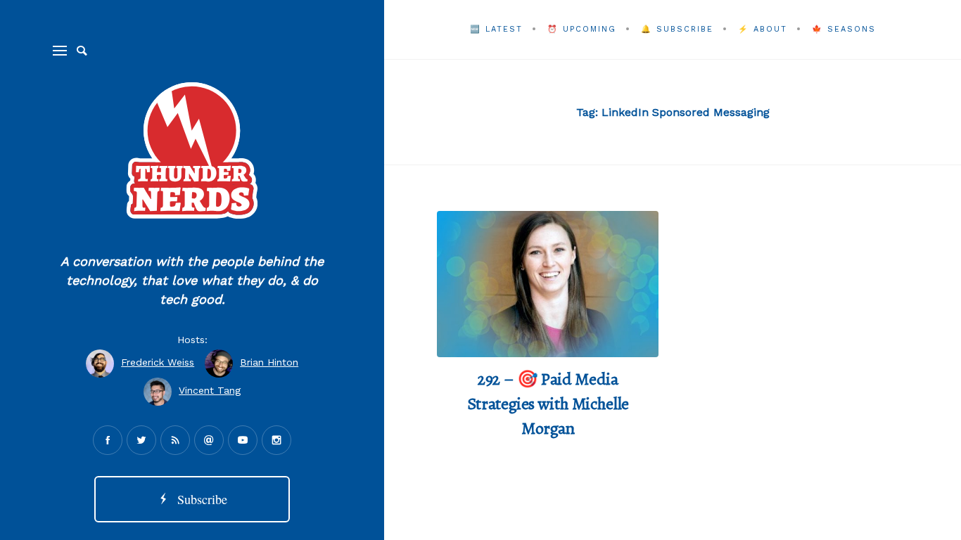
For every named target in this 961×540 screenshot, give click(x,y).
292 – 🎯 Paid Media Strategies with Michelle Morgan (548, 403)
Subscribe (198, 499)
